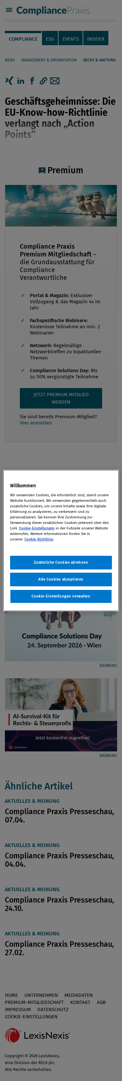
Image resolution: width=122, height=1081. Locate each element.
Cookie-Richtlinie (38, 539)
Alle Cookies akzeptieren (61, 579)
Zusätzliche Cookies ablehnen (61, 562)
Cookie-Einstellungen (37, 528)
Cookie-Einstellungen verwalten (61, 596)
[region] (61, 540)
